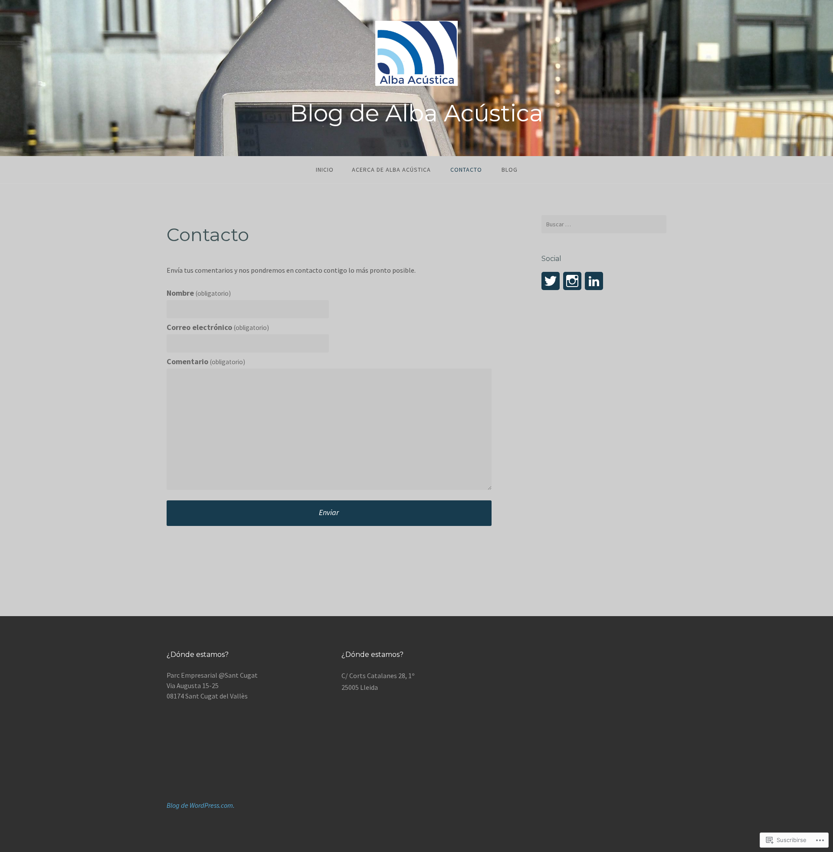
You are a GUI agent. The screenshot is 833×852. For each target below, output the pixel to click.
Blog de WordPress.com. (201, 805)
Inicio (325, 169)
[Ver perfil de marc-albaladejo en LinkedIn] (594, 281)
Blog (510, 169)
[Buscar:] (603, 224)
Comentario (206, 361)
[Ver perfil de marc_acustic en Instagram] (572, 281)
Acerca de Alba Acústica (391, 169)
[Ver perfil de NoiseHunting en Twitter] (550, 281)
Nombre (199, 293)
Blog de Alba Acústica (416, 113)
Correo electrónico (218, 327)
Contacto (466, 169)
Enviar (329, 512)
